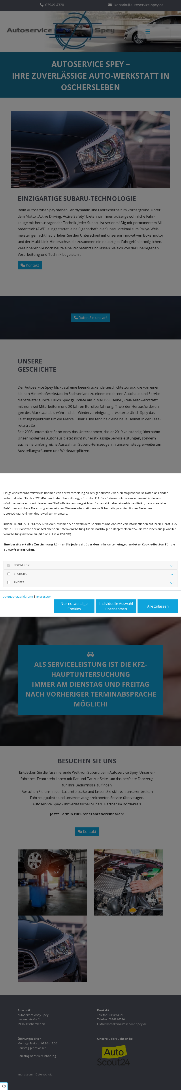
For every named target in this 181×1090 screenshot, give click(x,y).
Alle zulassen (158, 606)
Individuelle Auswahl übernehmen (116, 606)
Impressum (43, 597)
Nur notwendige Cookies (74, 606)
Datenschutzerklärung (18, 597)
